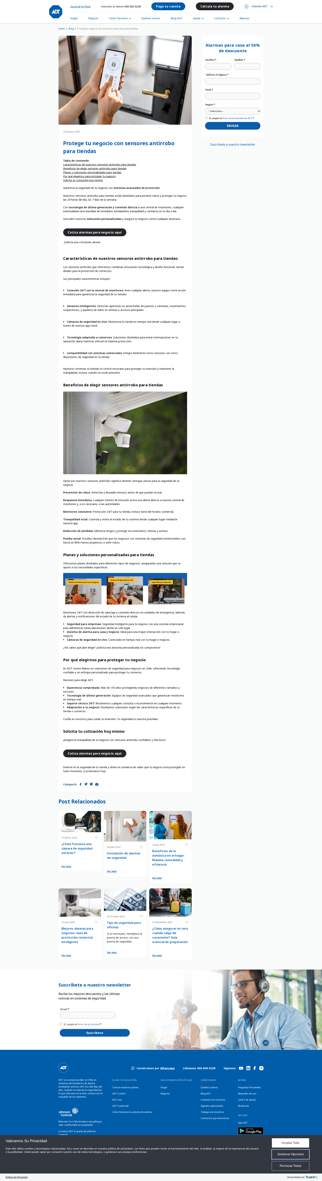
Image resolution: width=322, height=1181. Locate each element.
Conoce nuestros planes (125, 1087)
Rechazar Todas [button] (290, 1165)
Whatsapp (167, 1068)
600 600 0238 (132, 6)
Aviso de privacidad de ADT (237, 118)
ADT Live (117, 1099)
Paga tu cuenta (168, 6)
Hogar (74, 18)
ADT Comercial (120, 1105)
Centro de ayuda (247, 1099)
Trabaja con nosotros (212, 1112)
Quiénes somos (150, 18)
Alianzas (244, 18)
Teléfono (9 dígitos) (217, 74)
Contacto (220, 18)
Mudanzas (243, 1105)
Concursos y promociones (215, 1118)
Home (62, 28)
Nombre (211, 59)
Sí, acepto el (231, 118)
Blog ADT (176, 18)
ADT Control (119, 1093)
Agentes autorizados (212, 1105)
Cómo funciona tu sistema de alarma (132, 1112)
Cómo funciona (118, 18)
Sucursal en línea (80, 6)
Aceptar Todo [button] (290, 1142)
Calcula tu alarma (215, 6)
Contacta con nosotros (213, 1099)
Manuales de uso (247, 1093)
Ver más (66, 866)
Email (209, 89)
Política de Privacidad (17, 1177)
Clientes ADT (260, 6)
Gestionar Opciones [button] (290, 1154)
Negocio (93, 18)
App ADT (243, 1122)
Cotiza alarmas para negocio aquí (95, 232)
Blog (71, 28)
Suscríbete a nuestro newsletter (232, 144)
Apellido (239, 59)
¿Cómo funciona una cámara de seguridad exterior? (76, 848)
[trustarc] (311, 1177)
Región (210, 104)
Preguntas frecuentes (249, 1087)
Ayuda (196, 18)
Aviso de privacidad (89, 1024)
